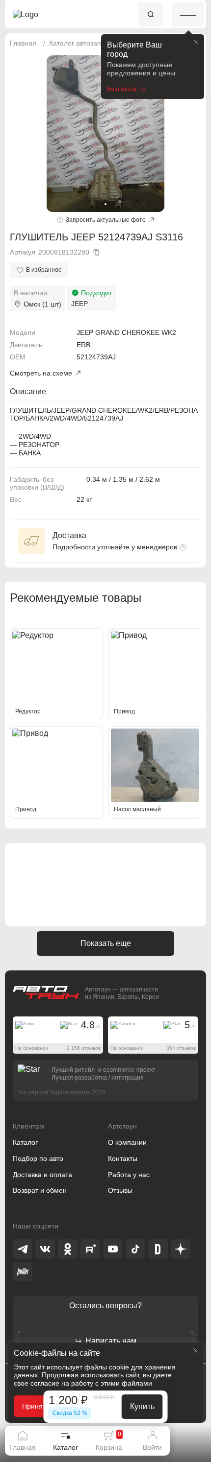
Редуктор (28, 711)
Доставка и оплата (42, 1175)
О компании (127, 1142)
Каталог (25, 1142)
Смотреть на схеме (41, 373)
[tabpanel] (105, 133)
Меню (188, 14)
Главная (23, 43)
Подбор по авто (38, 1158)
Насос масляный (137, 809)
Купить (142, 1406)
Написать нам (110, 1341)
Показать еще (105, 943)
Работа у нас (129, 1175)
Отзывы (120, 1190)
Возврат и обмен (40, 1190)
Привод (124, 711)
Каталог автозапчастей (86, 43)
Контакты (122, 1158)
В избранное (44, 269)
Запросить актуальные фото (106, 219)
